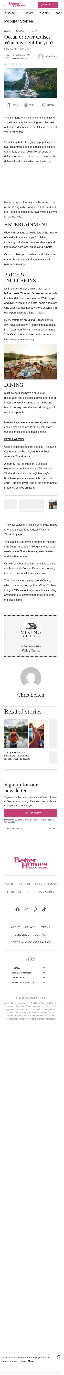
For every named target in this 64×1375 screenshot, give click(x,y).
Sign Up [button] (47, 5)
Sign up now (31, 813)
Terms (45, 927)
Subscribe (22, 935)
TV (28, 891)
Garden (44, 13)
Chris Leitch (52, 56)
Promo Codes (44, 891)
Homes (29, 13)
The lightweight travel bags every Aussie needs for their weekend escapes (17, 755)
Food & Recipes (46, 883)
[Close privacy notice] (59, 1357)
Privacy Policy (46, 820)
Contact (41, 935)
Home (7, 31)
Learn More (27, 1361)
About (15, 927)
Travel (33, 31)
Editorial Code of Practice (31, 942)
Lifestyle (20, 31)
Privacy (30, 927)
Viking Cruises (35, 319)
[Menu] (5, 4)
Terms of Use (10, 822)
